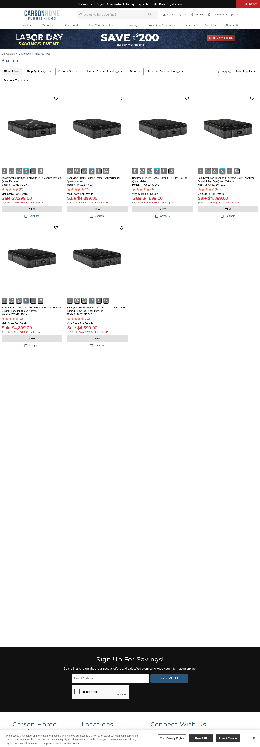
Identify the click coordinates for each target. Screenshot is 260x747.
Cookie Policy (71, 743)
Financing (131, 25)
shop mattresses (221, 38)
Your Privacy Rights (172, 738)
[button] (164, 14)
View (32, 209)
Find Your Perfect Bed (102, 25)
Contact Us (232, 25)
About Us (210, 25)
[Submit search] (150, 14)
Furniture (26, 25)
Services (189, 25)
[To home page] (42, 14)
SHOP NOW (248, 4)
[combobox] (38, 71)
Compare (34, 216)
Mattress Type (42, 53)
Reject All (201, 738)
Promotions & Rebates (161, 25)
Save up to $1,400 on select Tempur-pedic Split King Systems (130, 4)
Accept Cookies (228, 738)
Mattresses (48, 25)
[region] (130, 738)
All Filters (13, 71)
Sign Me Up (169, 678)
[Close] (254, 738)
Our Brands (72, 25)
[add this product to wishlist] (56, 98)
